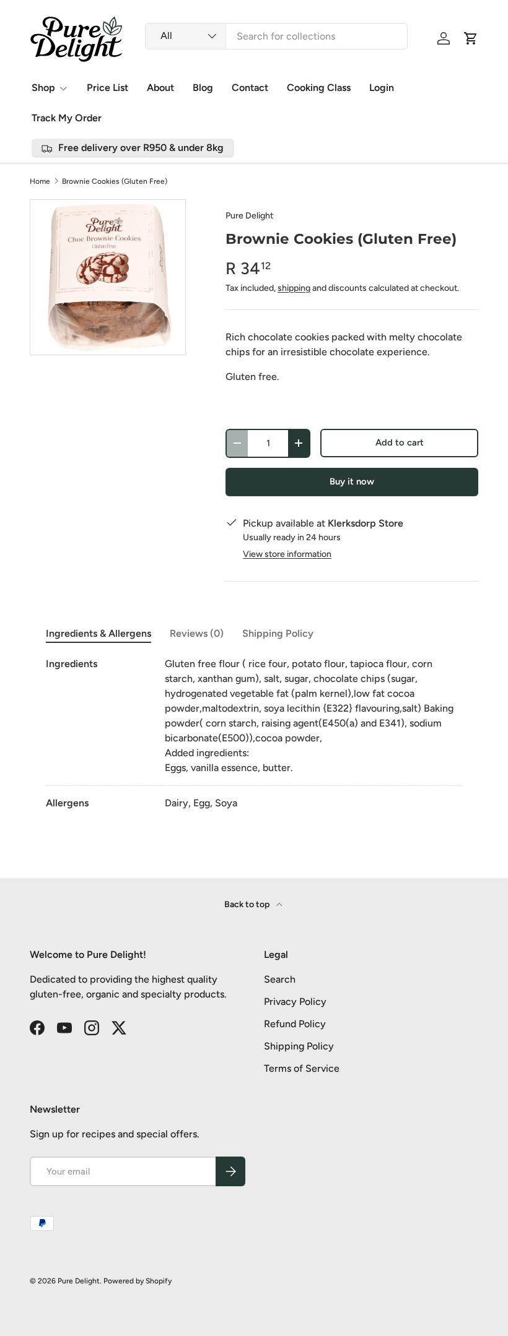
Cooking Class (319, 87)
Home (40, 181)
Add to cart (399, 442)
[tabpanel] (254, 734)
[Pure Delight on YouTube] (64, 1027)
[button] (470, 38)
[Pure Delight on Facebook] (37, 1027)
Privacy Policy (295, 1001)
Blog (203, 87)
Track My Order (67, 118)
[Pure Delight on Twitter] (119, 1027)
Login (381, 87)
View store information (287, 554)
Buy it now (352, 481)
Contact (250, 87)
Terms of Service (301, 1068)
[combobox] (277, 36)
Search (280, 979)
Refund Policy (295, 1024)
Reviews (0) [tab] (197, 633)
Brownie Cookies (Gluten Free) (114, 181)
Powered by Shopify (137, 1281)
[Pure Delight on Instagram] (91, 1027)
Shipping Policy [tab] (277, 633)
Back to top (247, 904)
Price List (107, 87)
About (160, 87)
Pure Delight (249, 215)
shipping (294, 288)
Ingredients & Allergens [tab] (98, 633)
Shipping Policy (299, 1046)
